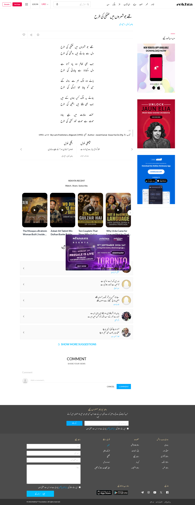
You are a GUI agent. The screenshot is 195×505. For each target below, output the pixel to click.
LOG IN (35, 4)
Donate (6, 4)
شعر (147, 4)
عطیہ (108, 445)
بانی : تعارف (135, 451)
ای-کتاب (127, 4)
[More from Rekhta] (26, 4)
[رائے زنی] (38, 34)
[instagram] (148, 492)
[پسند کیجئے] (23, 35)
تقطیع (108, 456)
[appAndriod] (120, 492)
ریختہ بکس (165, 468)
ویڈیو (134, 4)
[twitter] (161, 492)
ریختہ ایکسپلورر (135, 468)
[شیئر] (31, 35)
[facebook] (167, 492)
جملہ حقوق (152, 502)
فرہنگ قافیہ (106, 451)
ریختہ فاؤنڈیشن (135, 445)
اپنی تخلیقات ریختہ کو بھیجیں (102, 468)
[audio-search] (57, 4)
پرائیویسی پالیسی (111, 428)
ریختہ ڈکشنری (164, 456)
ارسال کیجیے (37, 494)
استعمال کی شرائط (159, 502)
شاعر (152, 4)
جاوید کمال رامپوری (126, 24)
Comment (124, 386)
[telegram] (142, 492)
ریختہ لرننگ (165, 462)
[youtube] (155, 492)
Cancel (110, 386)
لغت (140, 4)
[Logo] (184, 4)
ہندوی (166, 445)
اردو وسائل (106, 462)
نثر (119, 4)
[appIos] (104, 492)
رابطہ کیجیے (136, 456)
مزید (108, 4)
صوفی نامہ (165, 451)
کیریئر (137, 462)
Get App (17, 4)
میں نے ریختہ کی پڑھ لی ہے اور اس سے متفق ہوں (105, 428)
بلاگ (113, 4)
